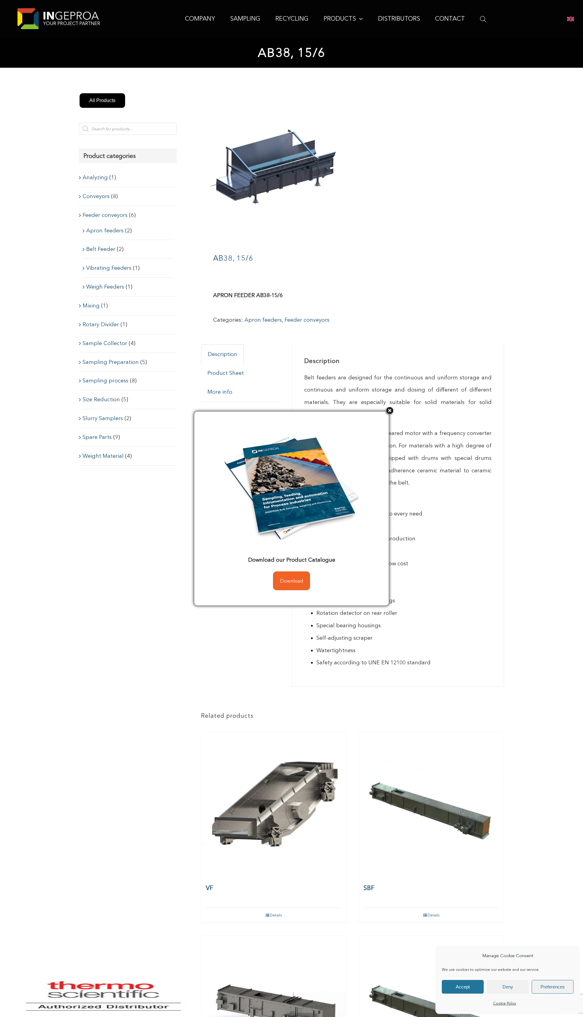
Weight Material (103, 456)
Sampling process (105, 380)
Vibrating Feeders (108, 268)
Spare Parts (97, 437)
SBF (369, 888)
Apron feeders (263, 320)
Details (276, 915)
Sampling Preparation (111, 362)
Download (291, 581)
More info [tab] (219, 392)
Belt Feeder (100, 249)
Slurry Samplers (103, 418)
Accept (463, 986)
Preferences (552, 986)
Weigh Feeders (105, 286)
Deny (508, 986)
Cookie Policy (504, 1003)
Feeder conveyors (307, 320)
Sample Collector (105, 343)
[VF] (273, 805)
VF (209, 888)
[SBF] (431, 805)
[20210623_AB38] (273, 165)
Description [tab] (222, 354)
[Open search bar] (483, 19)
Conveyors (96, 196)
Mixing (91, 305)
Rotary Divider (101, 324)
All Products (102, 100)
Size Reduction (101, 399)
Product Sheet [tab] (225, 373)
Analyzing (95, 177)
